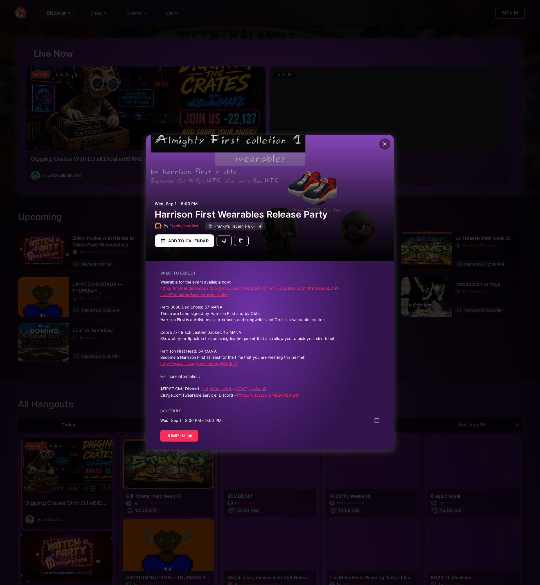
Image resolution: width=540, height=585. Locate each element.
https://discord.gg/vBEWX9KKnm (268, 395)
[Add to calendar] (377, 420)
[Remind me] (224, 241)
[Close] (384, 144)
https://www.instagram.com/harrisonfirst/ (198, 363)
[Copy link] (241, 241)
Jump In (175, 435)
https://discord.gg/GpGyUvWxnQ (234, 388)
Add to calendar (188, 241)
